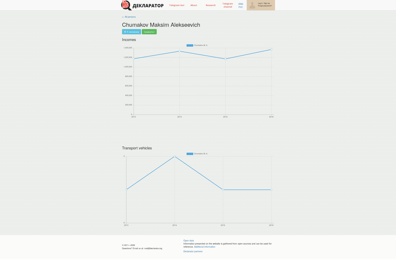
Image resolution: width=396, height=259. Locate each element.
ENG (241, 3)
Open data (188, 240)
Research (211, 5)
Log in (260, 3)
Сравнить (148, 31)
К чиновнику (132, 31)
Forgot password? (265, 5)
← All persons (129, 16)
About (193, 5)
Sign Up (267, 3)
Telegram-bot (176, 5)
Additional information (204, 246)
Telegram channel (227, 5)
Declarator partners (192, 251)
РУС (241, 7)
